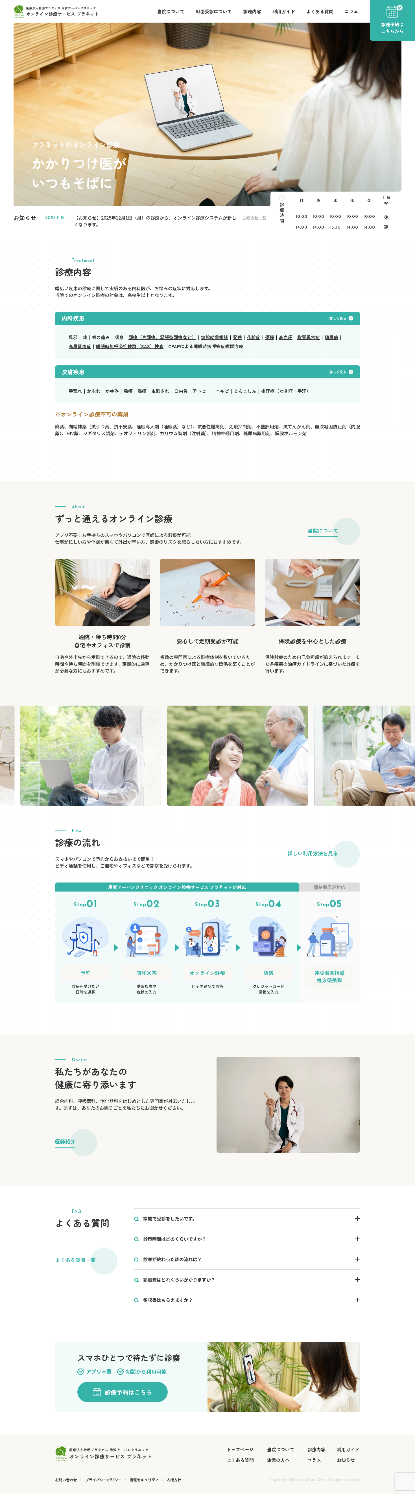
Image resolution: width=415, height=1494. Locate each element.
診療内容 (252, 11)
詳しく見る (337, 318)
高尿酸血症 (80, 346)
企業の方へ (278, 1459)
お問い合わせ (66, 1479)
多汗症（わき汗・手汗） (286, 390)
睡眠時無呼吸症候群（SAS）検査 (129, 346)
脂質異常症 (308, 337)
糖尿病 (331, 337)
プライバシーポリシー (103, 1479)
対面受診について (214, 11)
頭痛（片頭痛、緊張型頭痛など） (162, 337)
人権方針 (174, 1479)
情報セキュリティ (144, 1479)
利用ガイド (283, 11)
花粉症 (253, 337)
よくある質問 (319, 11)
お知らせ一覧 (254, 217)
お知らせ (346, 1459)
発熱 (237, 337)
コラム (351, 11)
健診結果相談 (214, 337)
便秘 (269, 337)
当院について (170, 11)
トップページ (240, 1449)
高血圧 (285, 337)
